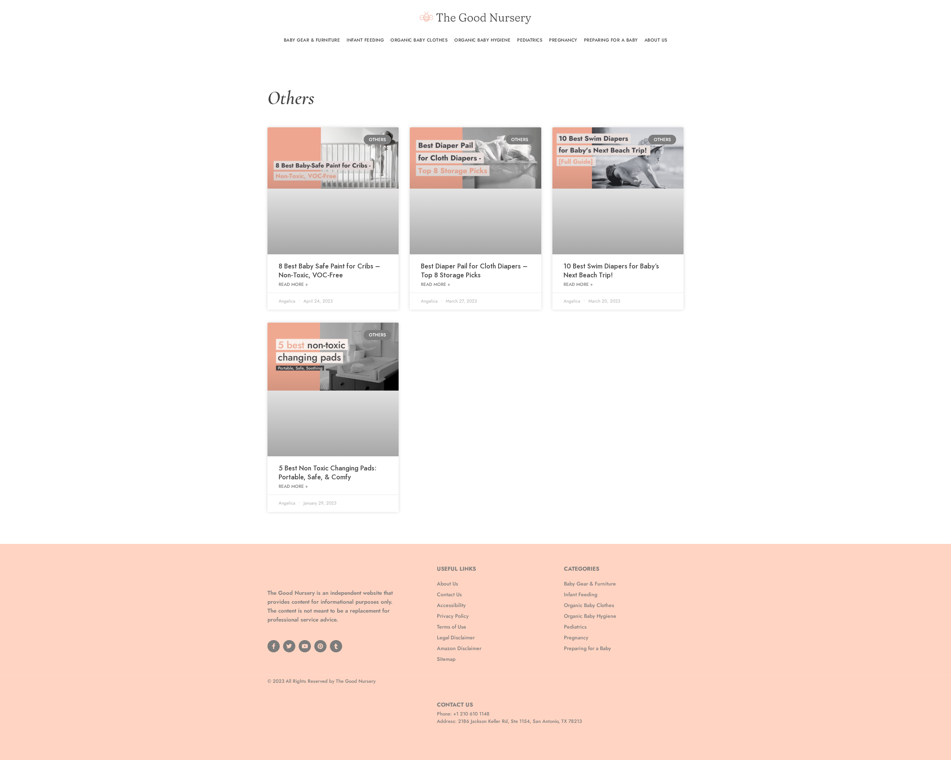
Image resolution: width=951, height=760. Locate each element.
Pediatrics (529, 40)
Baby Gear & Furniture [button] (312, 40)
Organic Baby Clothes (419, 40)
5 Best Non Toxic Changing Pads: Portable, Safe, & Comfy (328, 472)
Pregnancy (563, 40)
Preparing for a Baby (611, 40)
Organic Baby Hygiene (482, 40)
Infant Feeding (365, 40)
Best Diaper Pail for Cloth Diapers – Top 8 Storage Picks (474, 270)
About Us (656, 40)
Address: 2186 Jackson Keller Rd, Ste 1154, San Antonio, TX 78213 (509, 721)
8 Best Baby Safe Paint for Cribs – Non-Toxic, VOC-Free (329, 270)
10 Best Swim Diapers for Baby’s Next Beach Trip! (611, 270)
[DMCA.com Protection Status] (323, 718)
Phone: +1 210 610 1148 (463, 713)
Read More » (293, 284)
